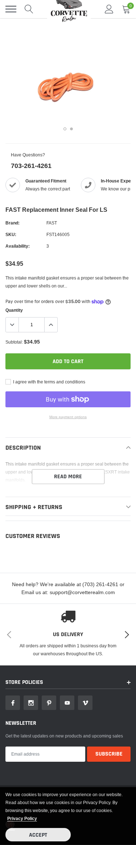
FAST (51, 223)
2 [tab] (71, 128)
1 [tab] (64, 128)
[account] (109, 9)
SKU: (10, 234)
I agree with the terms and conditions (48, 381)
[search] (29, 9)
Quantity (14, 310)
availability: (17, 246)
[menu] (10, 9)
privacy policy (22, 818)
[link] (12, 702)
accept (38, 835)
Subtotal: (14, 342)
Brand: (12, 223)
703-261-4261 (31, 165)
